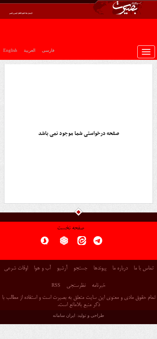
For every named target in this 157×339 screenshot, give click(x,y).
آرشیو (62, 268)
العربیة (29, 50)
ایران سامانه (64, 315)
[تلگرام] (97, 243)
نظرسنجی (76, 285)
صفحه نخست (70, 228)
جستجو (80, 268)
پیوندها (99, 268)
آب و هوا (42, 268)
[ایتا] (81, 243)
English (10, 50)
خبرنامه (98, 285)
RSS (56, 285)
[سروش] (45, 243)
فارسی (48, 50)
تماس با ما (143, 268)
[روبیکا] (64, 243)
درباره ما (120, 268)
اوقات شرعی (16, 268)
